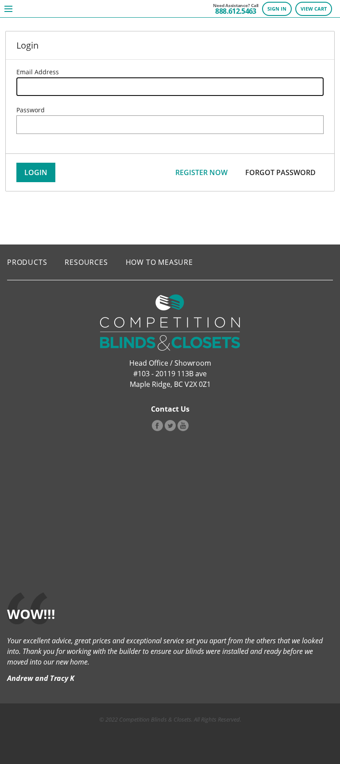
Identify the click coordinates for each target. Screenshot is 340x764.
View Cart (314, 8)
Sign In (276, 8)
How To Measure (159, 262)
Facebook (157, 425)
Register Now (201, 172)
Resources (86, 262)
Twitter (170, 425)
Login (35, 172)
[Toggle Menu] (8, 8)
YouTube (183, 425)
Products (27, 262)
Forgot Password (280, 172)
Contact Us (170, 409)
